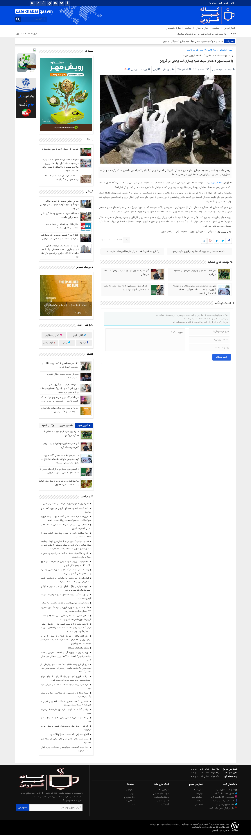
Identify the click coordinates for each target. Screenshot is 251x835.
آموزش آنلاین (163, 801)
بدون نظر (167, 69)
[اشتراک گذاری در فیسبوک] (229, 241)
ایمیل (155, 69)
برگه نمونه (215, 769)
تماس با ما (223, 3)
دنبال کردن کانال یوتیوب (225, 790)
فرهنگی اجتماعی (161, 797)
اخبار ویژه (200, 50)
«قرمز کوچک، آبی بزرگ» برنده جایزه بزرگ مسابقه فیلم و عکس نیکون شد (66, 308)
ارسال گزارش (197, 797)
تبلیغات (200, 801)
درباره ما (212, 3)
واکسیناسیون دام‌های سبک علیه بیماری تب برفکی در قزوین (196, 61)
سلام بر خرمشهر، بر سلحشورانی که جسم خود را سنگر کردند (61, 178)
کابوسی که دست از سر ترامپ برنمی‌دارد (60, 149)
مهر (133, 804)
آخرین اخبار (83, 425)
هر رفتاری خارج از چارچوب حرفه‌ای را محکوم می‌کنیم (195, 272)
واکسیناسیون (167, 231)
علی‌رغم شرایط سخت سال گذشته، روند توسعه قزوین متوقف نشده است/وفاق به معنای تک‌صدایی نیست (194, 289)
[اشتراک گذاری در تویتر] (222, 241)
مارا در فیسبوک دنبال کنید (224, 801)
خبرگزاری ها (163, 790)
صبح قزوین (130, 790)
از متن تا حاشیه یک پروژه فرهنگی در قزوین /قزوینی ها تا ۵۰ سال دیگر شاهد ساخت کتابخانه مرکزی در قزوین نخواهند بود (59, 251)
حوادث (188, 28)
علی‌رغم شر (222, 34)
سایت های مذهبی (161, 793)
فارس (132, 793)
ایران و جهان (202, 28)
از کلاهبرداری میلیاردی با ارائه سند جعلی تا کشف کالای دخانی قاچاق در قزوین (126, 287)
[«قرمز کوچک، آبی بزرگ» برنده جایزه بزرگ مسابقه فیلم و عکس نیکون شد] (66, 295)
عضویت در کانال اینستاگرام (223, 797)
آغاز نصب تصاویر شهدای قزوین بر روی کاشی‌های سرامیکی (126, 272)
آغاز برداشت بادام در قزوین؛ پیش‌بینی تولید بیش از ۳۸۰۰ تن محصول (59, 483)
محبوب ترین (65, 425)
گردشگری (165, 804)
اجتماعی (219, 41)
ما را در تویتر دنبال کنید (224, 804)
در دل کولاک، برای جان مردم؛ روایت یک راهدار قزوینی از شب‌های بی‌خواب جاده (59, 399)
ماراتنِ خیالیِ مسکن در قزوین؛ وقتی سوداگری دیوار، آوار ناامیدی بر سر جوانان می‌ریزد (59, 204)
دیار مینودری (129, 797)
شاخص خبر (130, 801)
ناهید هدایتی (217, 69)
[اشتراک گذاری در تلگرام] (216, 241)
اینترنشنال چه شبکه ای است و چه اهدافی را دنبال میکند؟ (62, 226)
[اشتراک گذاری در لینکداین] (204, 241)
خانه (232, 3)
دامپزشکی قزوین (197, 231)
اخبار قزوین (229, 28)
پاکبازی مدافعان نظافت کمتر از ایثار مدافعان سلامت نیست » (133, 251)
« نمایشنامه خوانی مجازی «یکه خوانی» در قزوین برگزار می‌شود (198, 251)
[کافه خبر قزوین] (47, 789)
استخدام (199, 804)
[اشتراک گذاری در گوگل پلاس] (210, 241)
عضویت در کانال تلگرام (225, 793)
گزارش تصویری (173, 28)
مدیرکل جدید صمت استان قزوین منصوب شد (62, 376)
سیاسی (215, 28)
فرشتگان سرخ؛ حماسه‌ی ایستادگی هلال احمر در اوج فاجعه (59, 215)
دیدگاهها (46, 425)
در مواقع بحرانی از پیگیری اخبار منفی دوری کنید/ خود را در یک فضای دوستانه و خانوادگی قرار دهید (59, 388)
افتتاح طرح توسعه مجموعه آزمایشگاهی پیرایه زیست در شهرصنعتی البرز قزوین (59, 237)
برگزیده (190, 50)
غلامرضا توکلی (181, 231)
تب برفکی (211, 231)
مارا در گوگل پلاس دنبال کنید (221, 808)
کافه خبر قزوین (216, 183)
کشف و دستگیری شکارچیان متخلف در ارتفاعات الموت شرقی (60, 365)
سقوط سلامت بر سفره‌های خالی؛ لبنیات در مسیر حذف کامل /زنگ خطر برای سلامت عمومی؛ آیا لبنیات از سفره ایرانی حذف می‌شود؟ (60, 165)
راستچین (214, 830)
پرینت (144, 69)
